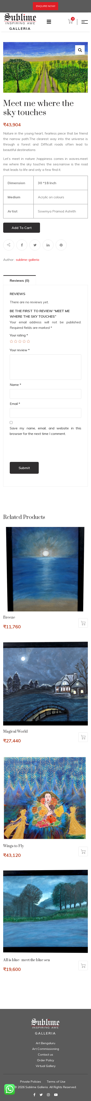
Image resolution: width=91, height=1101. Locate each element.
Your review (20, 350)
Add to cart (22, 228)
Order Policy (45, 1060)
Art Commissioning (45, 1049)
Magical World (15, 731)
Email (15, 403)
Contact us (45, 1054)
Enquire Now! (45, 6)
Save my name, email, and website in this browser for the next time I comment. (45, 431)
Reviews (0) (19, 280)
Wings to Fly (13, 846)
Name (15, 384)
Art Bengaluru (45, 1043)
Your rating (19, 335)
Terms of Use (56, 1081)
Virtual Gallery (45, 1066)
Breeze (9, 617)
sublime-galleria (27, 259)
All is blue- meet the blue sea (26, 960)
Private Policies (30, 1081)
